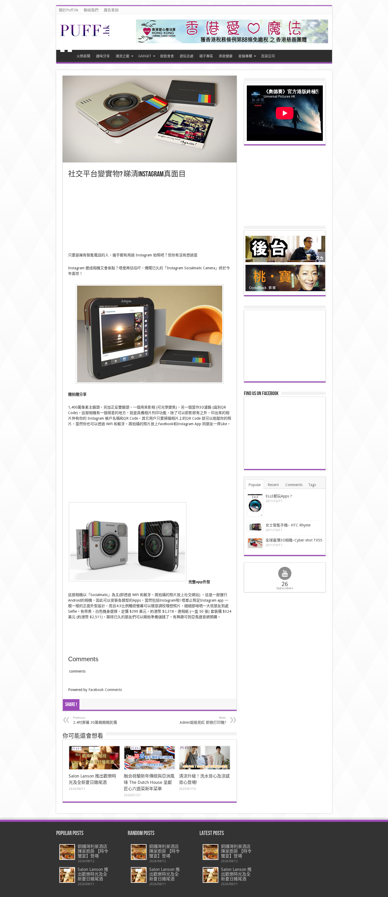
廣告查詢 (111, 10)
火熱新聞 (83, 56)
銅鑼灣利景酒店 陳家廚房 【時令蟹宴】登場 (93, 851)
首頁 (66, 57)
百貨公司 (268, 56)
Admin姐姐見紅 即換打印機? (203, 720)
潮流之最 (122, 56)
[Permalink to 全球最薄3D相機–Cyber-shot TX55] (255, 543)
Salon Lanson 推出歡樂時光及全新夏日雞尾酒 (93, 874)
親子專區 (206, 56)
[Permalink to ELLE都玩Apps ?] (255, 505)
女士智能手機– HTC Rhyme (288, 525)
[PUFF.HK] (85, 35)
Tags (312, 485)
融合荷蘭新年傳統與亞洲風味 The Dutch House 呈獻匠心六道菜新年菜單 (149, 782)
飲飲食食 (167, 56)
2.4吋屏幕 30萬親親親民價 (95, 720)
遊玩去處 (186, 56)
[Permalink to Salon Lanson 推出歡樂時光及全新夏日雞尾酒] (94, 757)
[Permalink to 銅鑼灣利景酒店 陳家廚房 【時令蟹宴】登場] (67, 852)
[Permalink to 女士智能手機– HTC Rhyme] (255, 527)
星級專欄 (245, 56)
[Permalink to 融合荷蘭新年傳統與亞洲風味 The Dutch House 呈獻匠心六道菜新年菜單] (149, 757)
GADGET (144, 56)
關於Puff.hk (68, 10)
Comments (293, 485)
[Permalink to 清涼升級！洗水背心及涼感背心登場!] (204, 757)
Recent (273, 485)
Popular (254, 485)
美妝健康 (226, 56)
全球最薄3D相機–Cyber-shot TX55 (294, 540)
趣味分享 (103, 56)
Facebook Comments (105, 690)
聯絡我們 (91, 10)
